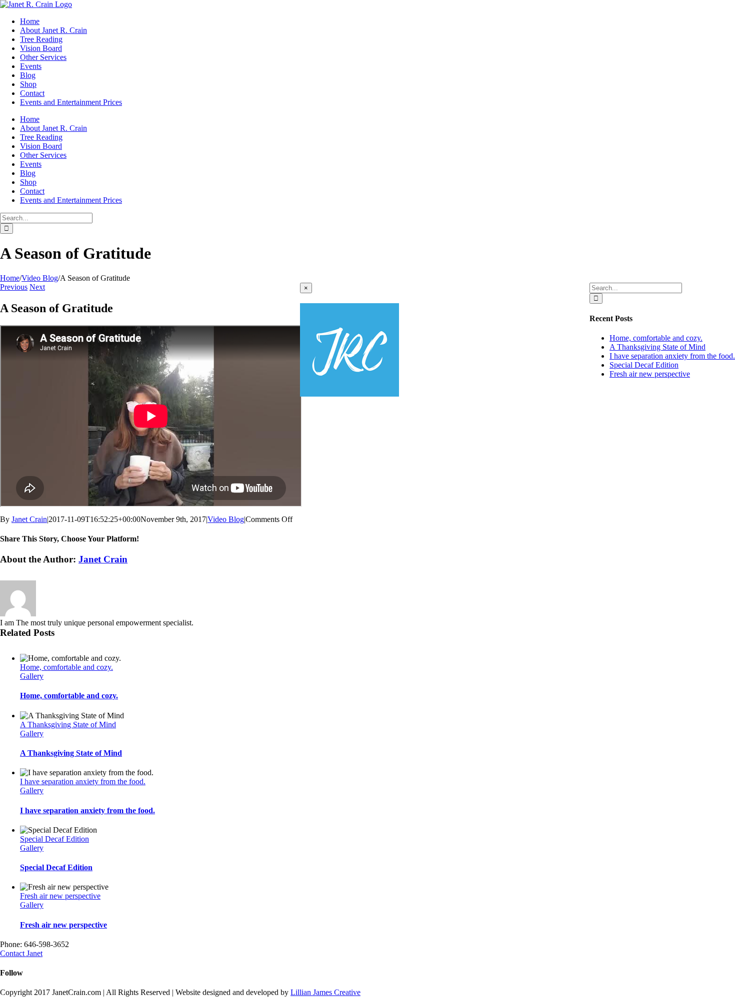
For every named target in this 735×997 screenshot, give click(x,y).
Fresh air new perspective (60, 896)
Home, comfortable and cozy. (66, 667)
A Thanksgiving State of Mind (68, 724)
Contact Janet (21, 953)
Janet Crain (29, 519)
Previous (14, 287)
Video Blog (226, 519)
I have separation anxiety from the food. (83, 781)
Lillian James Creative (325, 992)
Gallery (32, 676)
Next (37, 287)
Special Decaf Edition (54, 839)
